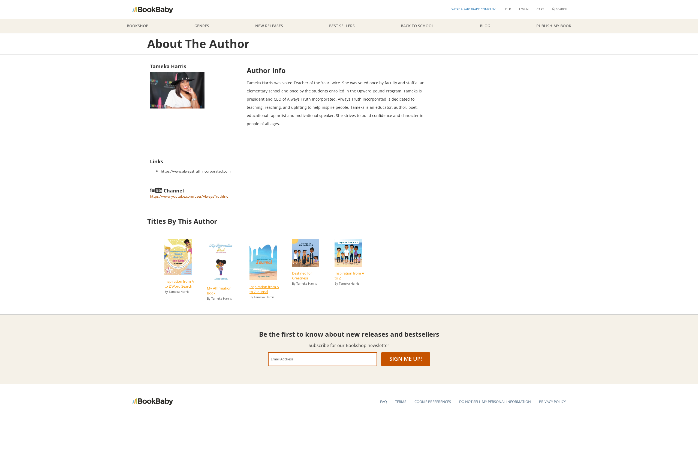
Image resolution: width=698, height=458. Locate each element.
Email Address (282, 359)
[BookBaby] (157, 9)
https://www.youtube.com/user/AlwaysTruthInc (189, 196)
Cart (540, 9)
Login (523, 9)
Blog (485, 25)
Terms (400, 401)
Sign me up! (405, 358)
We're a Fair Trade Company (473, 9)
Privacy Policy (552, 401)
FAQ (383, 401)
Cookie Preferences (432, 401)
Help (507, 9)
